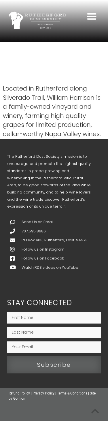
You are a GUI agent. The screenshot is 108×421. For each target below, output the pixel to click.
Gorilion (19, 398)
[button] (92, 16)
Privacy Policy (43, 393)
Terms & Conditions (72, 393)
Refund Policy (19, 393)
